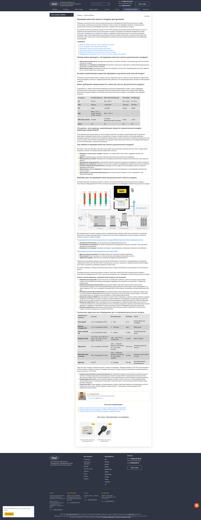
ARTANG (107, 462)
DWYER (107, 464)
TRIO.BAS (107, 482)
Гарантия (86, 471)
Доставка (86, 466)
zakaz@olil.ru (126, 5)
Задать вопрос (142, 4)
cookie (17, 508)
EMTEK (106, 467)
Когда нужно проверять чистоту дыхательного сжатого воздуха (98, 52)
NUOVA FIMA (108, 474)
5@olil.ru (101, 398)
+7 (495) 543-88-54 (57, 509)
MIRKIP (106, 472)
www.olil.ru (131, 514)
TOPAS (106, 479)
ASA (106, 459)
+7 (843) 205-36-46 (92, 499)
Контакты (146, 9)
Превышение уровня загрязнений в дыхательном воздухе (97, 50)
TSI (105, 484)
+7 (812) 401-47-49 (74, 502)
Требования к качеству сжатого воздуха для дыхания (95, 48)
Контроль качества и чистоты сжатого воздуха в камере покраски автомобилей (103, 408)
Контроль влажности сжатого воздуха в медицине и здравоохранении (100, 411)
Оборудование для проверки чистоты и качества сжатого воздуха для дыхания (103, 54)
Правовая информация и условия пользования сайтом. (116, 517)
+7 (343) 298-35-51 (109, 501)
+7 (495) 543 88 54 (127, 1)
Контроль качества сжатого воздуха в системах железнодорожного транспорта (103, 409)
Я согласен (9, 514)
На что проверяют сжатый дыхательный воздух (93, 46)
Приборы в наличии (131, 9)
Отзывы (86, 476)
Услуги (106, 9)
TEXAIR (107, 477)
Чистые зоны (79, 9)
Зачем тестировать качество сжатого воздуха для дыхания (97, 44)
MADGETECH (108, 469)
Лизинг (85, 473)
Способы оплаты (88, 468)
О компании (87, 459)
